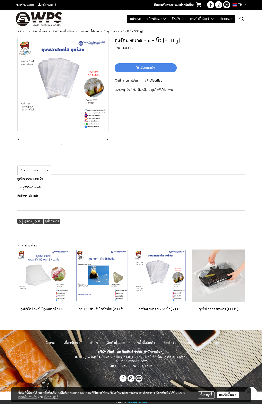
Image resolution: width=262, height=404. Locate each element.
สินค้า (176, 19)
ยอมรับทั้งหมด (227, 395)
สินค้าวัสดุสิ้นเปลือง (138, 90)
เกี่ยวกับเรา (155, 19)
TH (240, 5)
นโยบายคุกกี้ (51, 397)
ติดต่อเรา (226, 19)
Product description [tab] (34, 170)
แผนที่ (189, 342)
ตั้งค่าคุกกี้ (206, 395)
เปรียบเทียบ (155, 80)
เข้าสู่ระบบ (26, 5)
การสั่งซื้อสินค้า (200, 19)
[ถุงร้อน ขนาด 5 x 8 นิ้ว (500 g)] (63, 84)
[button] (241, 19)
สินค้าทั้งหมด (116, 342)
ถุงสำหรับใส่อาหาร (162, 90)
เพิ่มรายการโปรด (127, 80)
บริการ (93, 342)
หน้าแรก (135, 19)
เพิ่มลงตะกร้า (147, 68)
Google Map (210, 342)
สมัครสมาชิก (49, 5)
